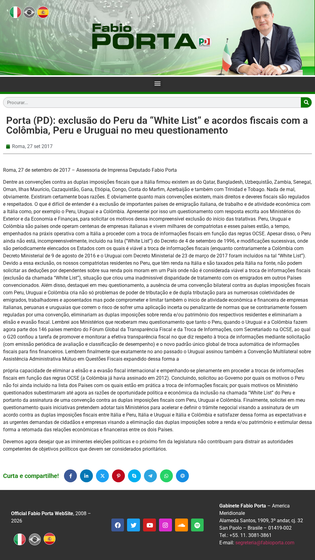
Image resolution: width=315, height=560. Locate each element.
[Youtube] (149, 525)
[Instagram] (165, 525)
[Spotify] (197, 525)
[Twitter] (133, 525)
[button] (158, 83)
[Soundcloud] (181, 525)
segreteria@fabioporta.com (264, 543)
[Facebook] (117, 525)
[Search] (306, 102)
